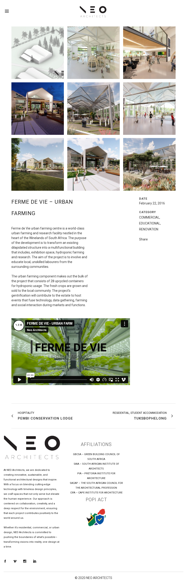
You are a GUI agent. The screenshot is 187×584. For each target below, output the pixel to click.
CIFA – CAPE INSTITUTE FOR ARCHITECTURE (96, 492)
